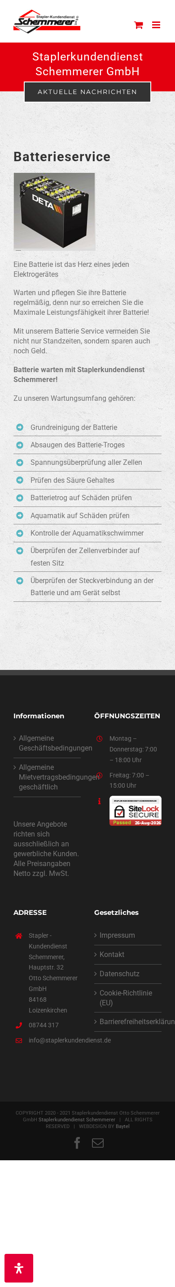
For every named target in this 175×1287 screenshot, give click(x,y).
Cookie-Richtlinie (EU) (126, 998)
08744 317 (44, 1025)
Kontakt (112, 954)
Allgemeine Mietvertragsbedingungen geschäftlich (47, 777)
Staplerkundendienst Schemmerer (77, 1120)
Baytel (123, 1126)
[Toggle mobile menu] (157, 25)
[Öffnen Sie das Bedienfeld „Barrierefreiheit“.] (18, 1268)
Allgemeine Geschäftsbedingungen (47, 743)
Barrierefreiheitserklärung (128, 1021)
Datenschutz (120, 974)
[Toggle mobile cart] (138, 25)
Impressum (117, 935)
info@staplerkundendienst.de (55, 1040)
